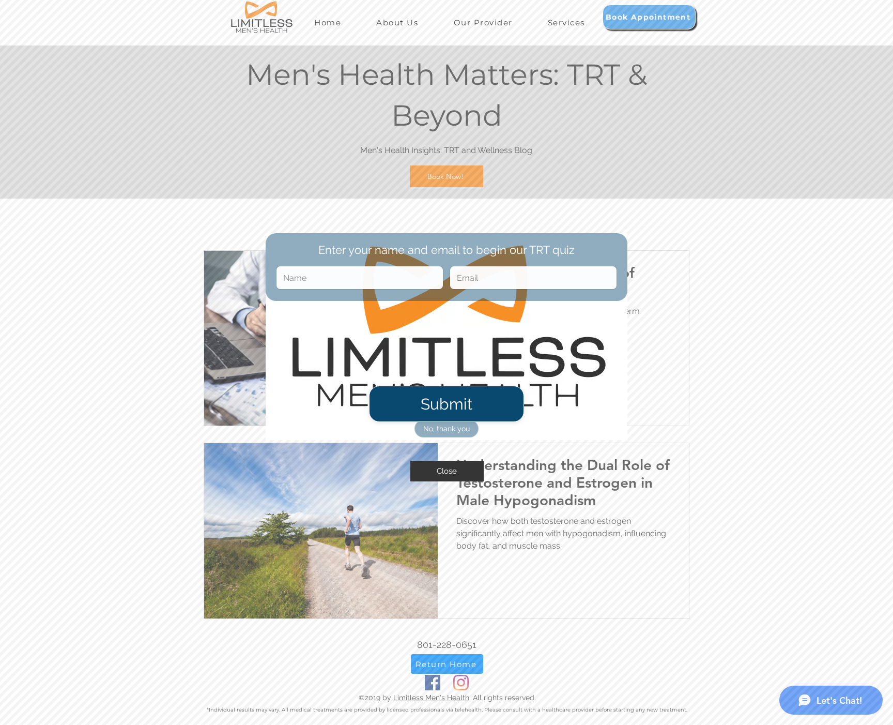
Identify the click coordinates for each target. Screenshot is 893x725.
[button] (447, 471)
